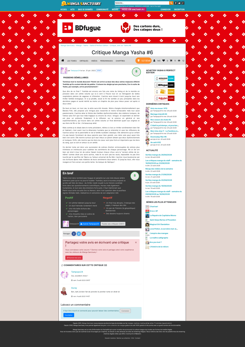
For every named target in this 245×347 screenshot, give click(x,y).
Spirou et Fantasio (128, 6)
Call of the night (155, 6)
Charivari (154, 206)
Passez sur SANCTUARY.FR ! (133, 9)
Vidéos (94, 61)
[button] (89, 224)
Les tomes (72, 61)
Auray (74, 288)
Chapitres (120, 61)
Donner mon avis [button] (75, 258)
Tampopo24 (75, 70)
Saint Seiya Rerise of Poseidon (163, 220)
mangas (130, 323)
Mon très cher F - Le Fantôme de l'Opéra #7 (168, 131)
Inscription (179, 9)
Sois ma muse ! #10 (158, 108)
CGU (132, 338)
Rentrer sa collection (123, 338)
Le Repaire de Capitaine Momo (163, 215)
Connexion (165, 9)
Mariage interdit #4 (158, 114)
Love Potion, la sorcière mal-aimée (165, 229)
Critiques (84, 61)
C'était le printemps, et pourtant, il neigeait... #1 (170, 125)
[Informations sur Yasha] (62, 61)
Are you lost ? (156, 242)
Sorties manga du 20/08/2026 (158, 180)
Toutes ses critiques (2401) (113, 224)
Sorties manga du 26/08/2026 (158, 155)
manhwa (136, 323)
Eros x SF (154, 211)
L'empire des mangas (159, 233)
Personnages (106, 61)
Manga (81, 3)
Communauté (102, 9)
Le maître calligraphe (159, 238)
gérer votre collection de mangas (114, 325)
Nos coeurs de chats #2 (160, 120)
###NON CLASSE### (142, 6)
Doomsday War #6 (158, 137)
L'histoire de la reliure (159, 247)
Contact (137, 338)
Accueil (63, 9)
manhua (142, 323)
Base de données (85, 9)
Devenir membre (110, 338)
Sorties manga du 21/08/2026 (158, 174)
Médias (115, 9)
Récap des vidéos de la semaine (159, 169)
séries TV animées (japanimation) (161, 323)
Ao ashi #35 (155, 142)
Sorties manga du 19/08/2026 (158, 186)
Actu (72, 9)
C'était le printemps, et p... (123, 8)
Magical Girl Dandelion (160, 224)
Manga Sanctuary (87, 323)
